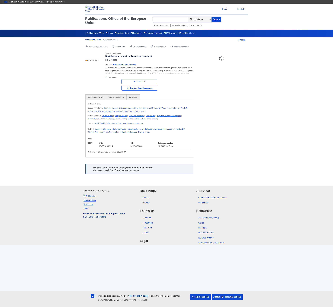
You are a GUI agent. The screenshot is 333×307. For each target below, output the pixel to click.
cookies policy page (138, 296)
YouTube (147, 228)
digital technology (119, 129)
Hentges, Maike (121, 116)
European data (122, 33)
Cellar (201, 223)
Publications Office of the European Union (116, 21)
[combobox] (170, 19)
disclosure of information (163, 129)
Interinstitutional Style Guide (211, 243)
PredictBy (184, 108)
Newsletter (203, 203)
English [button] (240, 9)
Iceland (123, 132)
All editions (133, 97)
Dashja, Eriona (120, 119)
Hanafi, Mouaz (93, 119)
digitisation (149, 129)
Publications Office (95, 33)
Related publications (116, 97)
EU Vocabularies (206, 233)
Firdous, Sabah (107, 119)
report (147, 132)
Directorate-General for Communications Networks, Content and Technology (132, 108)
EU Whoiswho (170, 33)
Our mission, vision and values (212, 198)
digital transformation (135, 129)
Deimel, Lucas (107, 116)
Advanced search (161, 25)
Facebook (148, 223)
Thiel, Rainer (150, 116)
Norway (141, 132)
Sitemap (146, 203)
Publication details (95, 97)
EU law (109, 33)
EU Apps (202, 228)
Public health (100, 123)
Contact (145, 198)
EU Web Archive (206, 238)
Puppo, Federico (134, 119)
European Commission (170, 108)
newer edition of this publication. (124, 64)
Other (146, 233)
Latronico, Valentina (136, 116)
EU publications (186, 33)
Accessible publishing (208, 218)
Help (243, 40)
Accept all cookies (200, 297)
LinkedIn (147, 218)
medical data (132, 132)
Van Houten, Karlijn (149, 119)
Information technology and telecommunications (125, 123)
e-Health (177, 129)
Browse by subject (179, 25)
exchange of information (109, 132)
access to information (103, 129)
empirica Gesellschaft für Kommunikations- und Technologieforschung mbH (116, 111)
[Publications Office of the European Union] (95, 9)
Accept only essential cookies (227, 297)
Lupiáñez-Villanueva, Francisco (169, 116)
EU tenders (136, 33)
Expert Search (196, 25)
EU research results (152, 33)
